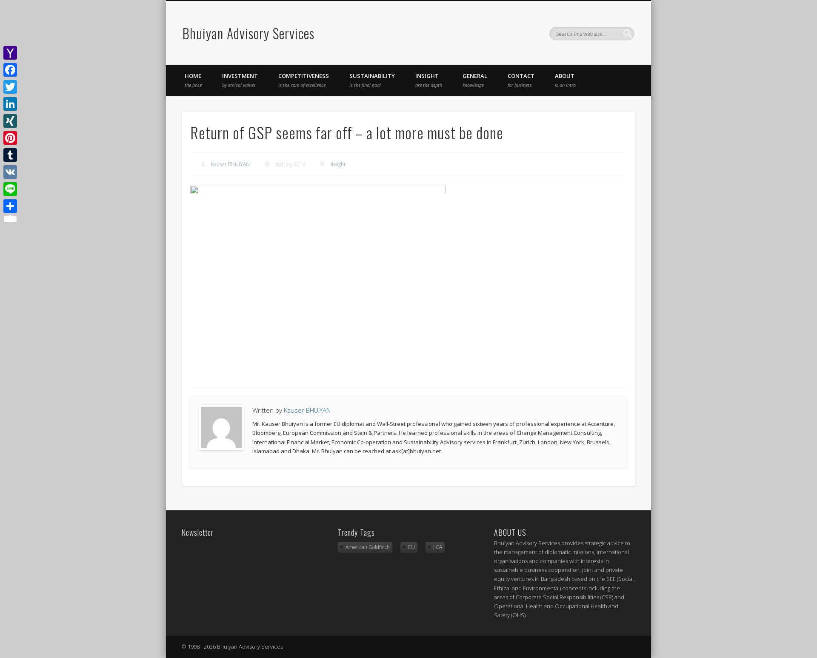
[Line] (10, 189)
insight (428, 80)
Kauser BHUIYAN (230, 164)
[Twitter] (10, 86)
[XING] (10, 120)
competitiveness (303, 80)
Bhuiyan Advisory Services (248, 33)
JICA (437, 547)
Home (193, 80)
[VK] (10, 172)
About (565, 80)
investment (240, 80)
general (475, 80)
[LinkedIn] (10, 103)
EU (411, 547)
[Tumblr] (10, 155)
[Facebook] (10, 69)
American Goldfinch (368, 547)
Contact (521, 80)
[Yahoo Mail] (10, 52)
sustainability (372, 80)
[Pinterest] (10, 138)
